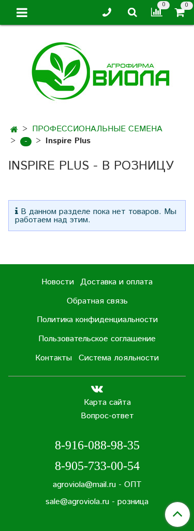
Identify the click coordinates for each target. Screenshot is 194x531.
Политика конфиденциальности (97, 320)
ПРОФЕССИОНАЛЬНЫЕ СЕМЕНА (97, 129)
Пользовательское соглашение (97, 339)
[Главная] (14, 130)
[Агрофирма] (97, 70)
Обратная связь (97, 301)
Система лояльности (119, 358)
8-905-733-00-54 (97, 466)
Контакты (53, 358)
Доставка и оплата (116, 282)
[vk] (97, 389)
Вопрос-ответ (107, 416)
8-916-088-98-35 (97, 445)
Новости (57, 282)
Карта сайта (107, 402)
